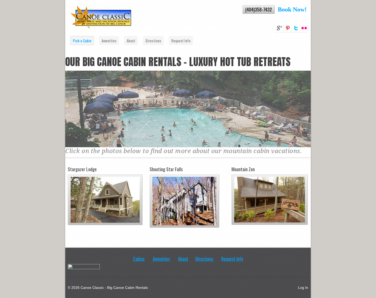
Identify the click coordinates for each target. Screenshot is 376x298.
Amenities (109, 40)
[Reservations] (276, 9)
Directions (153, 40)
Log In (303, 287)
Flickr (304, 28)
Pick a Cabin (82, 40)
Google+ (279, 28)
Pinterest (288, 28)
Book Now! (293, 9)
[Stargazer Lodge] (105, 229)
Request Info (181, 40)
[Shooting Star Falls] (184, 231)
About (131, 40)
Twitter (296, 28)
